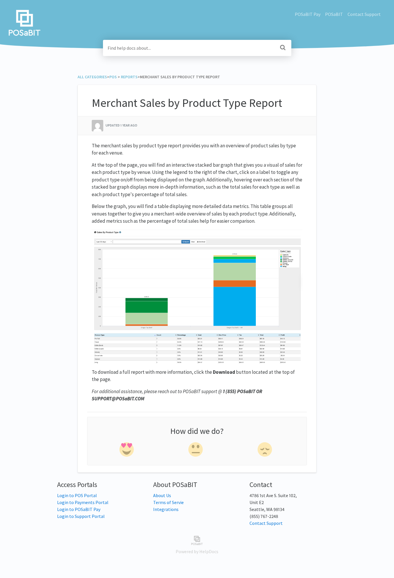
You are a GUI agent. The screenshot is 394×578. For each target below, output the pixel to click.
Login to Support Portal (81, 516)
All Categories (92, 76)
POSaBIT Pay (307, 14)
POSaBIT (334, 14)
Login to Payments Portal (82, 502)
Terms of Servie (168, 502)
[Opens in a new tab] (196, 540)
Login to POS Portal (77, 495)
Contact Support (364, 14)
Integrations (166, 509)
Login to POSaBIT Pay (78, 509)
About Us (162, 495)
